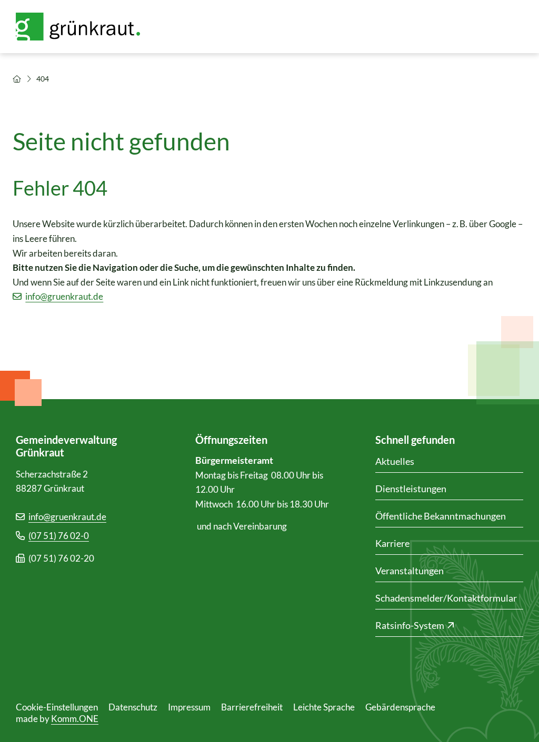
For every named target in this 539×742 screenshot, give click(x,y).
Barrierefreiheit (252, 707)
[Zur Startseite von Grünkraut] (84, 26)
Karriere (392, 543)
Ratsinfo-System (409, 625)
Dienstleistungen (410, 488)
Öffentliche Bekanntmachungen (440, 516)
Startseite (17, 79)
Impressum (189, 707)
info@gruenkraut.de (64, 296)
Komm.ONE (74, 718)
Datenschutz (132, 707)
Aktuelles (394, 461)
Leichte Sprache (324, 707)
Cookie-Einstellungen (57, 707)
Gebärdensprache (400, 707)
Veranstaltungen (409, 570)
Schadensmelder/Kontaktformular (446, 598)
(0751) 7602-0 (58, 535)
